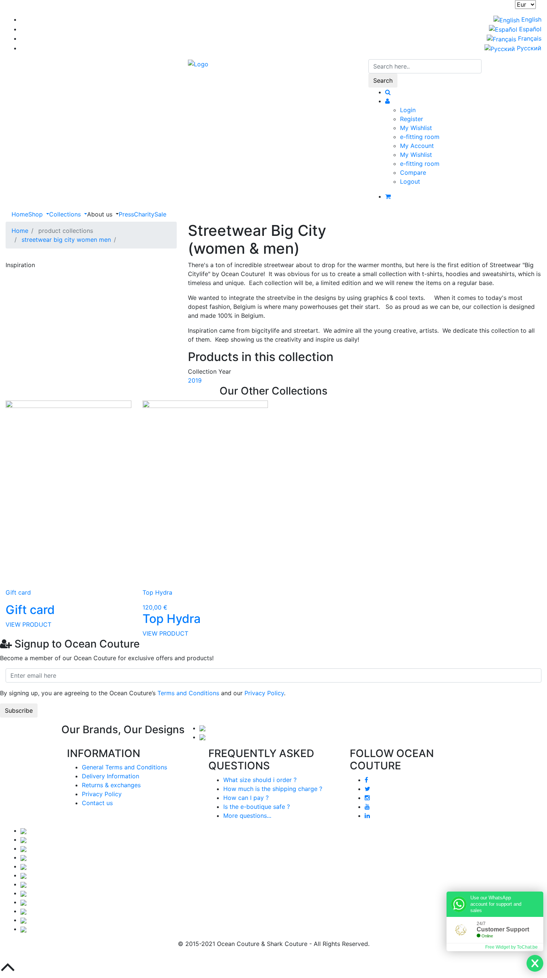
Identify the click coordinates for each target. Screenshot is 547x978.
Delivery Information (110, 776)
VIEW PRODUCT (28, 624)
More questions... (247, 815)
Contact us (97, 803)
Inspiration (20, 265)
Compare (413, 172)
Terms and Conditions (188, 693)
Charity (144, 214)
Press (126, 214)
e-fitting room (419, 136)
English (530, 19)
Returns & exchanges (111, 785)
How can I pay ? (246, 797)
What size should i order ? (260, 780)
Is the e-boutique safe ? (256, 806)
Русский (528, 48)
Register (411, 119)
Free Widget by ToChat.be (511, 947)
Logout (410, 181)
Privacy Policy (264, 693)
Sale (160, 214)
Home (20, 214)
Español (529, 29)
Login (408, 110)
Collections (66, 214)
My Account (417, 145)
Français (528, 38)
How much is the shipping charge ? (272, 788)
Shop (36, 214)
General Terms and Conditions (124, 767)
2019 (195, 380)
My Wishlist (416, 128)
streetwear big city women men (66, 239)
